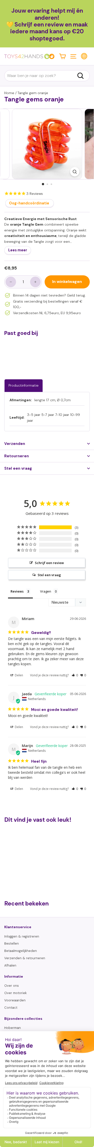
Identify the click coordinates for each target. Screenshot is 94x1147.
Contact (10, 1007)
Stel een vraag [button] (49, 575)
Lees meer (17, 250)
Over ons (11, 985)
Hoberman (12, 1028)
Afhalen (10, 965)
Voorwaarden (15, 1000)
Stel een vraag (18, 468)
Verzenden (14, 443)
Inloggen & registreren (21, 936)
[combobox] (47, 75)
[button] (75, 675)
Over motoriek (15, 993)
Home (9, 93)
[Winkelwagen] (62, 56)
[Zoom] (74, 171)
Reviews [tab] (17, 591)
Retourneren (16, 456)
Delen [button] (18, 675)
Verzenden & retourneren (24, 958)
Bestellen (11, 943)
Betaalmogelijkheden (20, 951)
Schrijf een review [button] (49, 563)
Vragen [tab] (45, 591)
